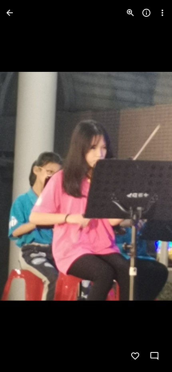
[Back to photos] (9, 12)
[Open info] (146, 13)
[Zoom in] (130, 13)
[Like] (135, 356)
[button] (22, 186)
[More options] (162, 13)
